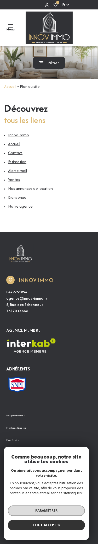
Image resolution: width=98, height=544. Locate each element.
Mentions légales (16, 427)
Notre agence (20, 206)
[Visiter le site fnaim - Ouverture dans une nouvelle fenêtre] (17, 384)
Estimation (17, 161)
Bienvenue (17, 197)
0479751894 (16, 292)
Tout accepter (46, 525)
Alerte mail (17, 170)
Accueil (10, 86)
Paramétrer (46, 510)
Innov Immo (18, 135)
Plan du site (12, 440)
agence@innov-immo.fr (26, 298)
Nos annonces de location (30, 188)
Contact (15, 152)
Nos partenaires (15, 415)
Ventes (14, 179)
